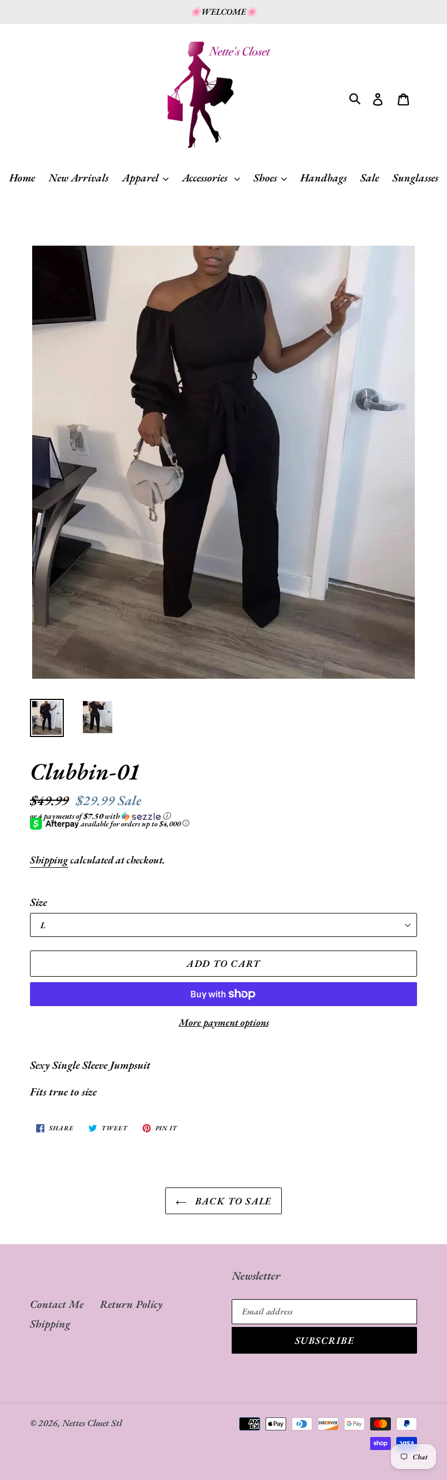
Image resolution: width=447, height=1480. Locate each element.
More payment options (224, 1022)
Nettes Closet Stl (92, 1423)
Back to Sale (231, 1201)
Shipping (49, 860)
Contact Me (56, 1304)
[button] (223, 816)
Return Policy (131, 1304)
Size (38, 902)
